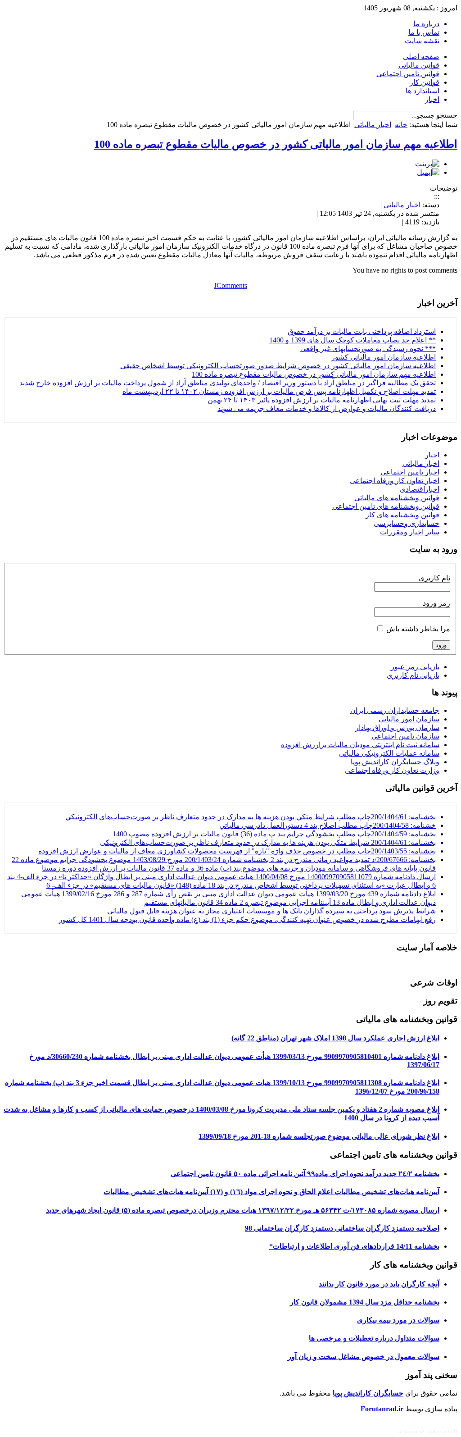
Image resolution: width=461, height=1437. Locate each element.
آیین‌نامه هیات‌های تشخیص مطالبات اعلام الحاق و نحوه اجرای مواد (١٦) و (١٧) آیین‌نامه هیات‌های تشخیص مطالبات (271, 1191)
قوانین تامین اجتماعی (407, 74)
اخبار (432, 99)
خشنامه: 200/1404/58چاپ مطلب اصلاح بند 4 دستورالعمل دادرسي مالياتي (327, 825)
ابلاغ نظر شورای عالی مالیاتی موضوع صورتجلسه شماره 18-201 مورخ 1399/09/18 (319, 1136)
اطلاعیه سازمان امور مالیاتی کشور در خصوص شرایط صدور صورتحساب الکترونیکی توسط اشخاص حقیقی (278, 366)
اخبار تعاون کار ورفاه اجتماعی (394, 480)
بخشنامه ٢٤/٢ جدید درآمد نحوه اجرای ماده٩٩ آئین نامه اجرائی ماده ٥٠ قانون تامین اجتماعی (305, 1173)
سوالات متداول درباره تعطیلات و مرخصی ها (374, 1338)
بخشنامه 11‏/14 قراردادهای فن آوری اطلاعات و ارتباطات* (354, 1246)
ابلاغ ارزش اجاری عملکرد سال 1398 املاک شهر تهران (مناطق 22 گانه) (335, 1038)
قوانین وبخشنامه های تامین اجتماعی (385, 506)
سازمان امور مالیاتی (409, 719)
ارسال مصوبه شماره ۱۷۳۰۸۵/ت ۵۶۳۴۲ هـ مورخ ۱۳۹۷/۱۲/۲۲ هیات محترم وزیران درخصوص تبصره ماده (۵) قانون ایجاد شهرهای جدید (242, 1210)
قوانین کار (424, 82)
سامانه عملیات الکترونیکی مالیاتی (389, 753)
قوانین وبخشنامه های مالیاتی (396, 498)
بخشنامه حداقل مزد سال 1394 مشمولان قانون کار (364, 1302)
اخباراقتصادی (419, 489)
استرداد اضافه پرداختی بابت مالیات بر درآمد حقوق (362, 331)
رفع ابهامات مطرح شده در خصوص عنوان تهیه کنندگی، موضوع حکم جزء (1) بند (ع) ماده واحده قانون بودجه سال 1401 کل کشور (247, 919)
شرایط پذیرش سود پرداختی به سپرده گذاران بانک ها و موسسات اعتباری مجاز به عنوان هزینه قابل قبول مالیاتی (271, 911)
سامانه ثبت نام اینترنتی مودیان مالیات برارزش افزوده (360, 744)
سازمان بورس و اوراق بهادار (397, 727)
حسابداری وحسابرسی (406, 523)
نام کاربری (434, 578)
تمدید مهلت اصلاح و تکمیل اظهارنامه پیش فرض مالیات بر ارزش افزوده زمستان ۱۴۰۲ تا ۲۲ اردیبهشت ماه (279, 391)
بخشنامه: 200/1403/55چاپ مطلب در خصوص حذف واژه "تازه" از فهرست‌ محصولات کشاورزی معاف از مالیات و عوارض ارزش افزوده (237, 851)
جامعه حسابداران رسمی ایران (394, 710)
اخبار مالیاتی (372, 124)
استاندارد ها (422, 91)
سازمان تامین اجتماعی (405, 736)
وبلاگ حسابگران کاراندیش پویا (395, 762)
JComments (230, 285)
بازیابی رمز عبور (415, 667)
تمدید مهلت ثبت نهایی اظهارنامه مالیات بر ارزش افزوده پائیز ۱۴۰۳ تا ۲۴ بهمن (322, 400)
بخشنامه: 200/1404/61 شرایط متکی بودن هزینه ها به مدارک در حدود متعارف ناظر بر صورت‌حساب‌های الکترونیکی (268, 842)
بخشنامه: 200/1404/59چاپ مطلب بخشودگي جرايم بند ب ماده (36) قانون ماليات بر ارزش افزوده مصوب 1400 (274, 834)
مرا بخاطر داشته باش (418, 629)
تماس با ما (423, 32)
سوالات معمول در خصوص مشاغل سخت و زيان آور (363, 1356)
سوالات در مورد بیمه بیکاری (398, 1320)
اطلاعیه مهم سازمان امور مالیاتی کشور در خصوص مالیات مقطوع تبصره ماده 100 (275, 144)
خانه (401, 124)
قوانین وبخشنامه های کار (402, 515)
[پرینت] (427, 164)
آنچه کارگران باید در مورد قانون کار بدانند (379, 1284)
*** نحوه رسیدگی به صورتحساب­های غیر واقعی (368, 348)
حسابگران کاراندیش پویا (368, 1393)
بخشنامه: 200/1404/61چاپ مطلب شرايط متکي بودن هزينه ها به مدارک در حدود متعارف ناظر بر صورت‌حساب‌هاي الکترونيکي (250, 817)
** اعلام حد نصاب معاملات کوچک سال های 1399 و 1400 (352, 340)
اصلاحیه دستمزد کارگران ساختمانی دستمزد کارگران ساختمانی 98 (342, 1228)
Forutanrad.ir (382, 1409)
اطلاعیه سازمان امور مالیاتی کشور (383, 357)
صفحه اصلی (421, 56)
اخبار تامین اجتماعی (409, 472)
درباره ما (426, 23)
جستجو (446, 115)
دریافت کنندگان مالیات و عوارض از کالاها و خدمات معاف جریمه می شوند (326, 408)
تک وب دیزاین (411, 1430)
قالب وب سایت (442, 1430)
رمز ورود (436, 603)
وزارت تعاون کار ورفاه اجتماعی (392, 770)
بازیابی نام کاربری (413, 675)
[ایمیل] (428, 172)
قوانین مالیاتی (418, 65)
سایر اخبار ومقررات (409, 532)
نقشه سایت (422, 41)
